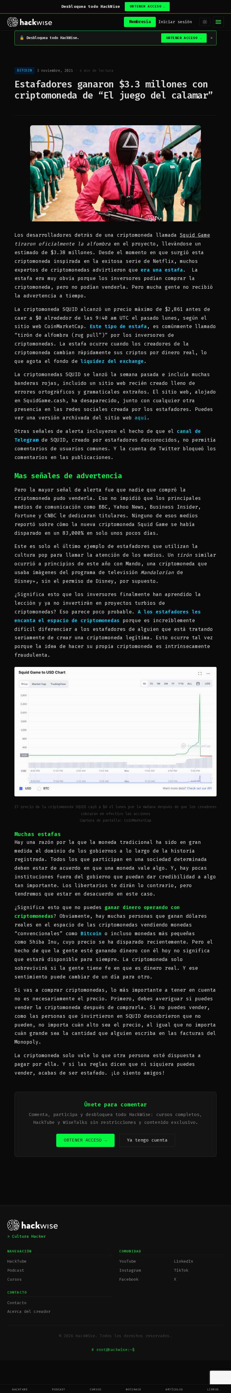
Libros (213, 1389)
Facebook (128, 1279)
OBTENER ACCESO (147, 6)
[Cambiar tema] (205, 22)
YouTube (127, 1261)
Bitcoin (91, 933)
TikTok (181, 1270)
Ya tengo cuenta (147, 1140)
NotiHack (133, 1389)
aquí (141, 418)
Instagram (130, 1270)
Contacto (16, 1302)
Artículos (174, 1389)
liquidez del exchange (112, 361)
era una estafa (162, 270)
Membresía (140, 21)
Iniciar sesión (175, 21)
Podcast (59, 1389)
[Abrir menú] (218, 22)
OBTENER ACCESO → (85, 1140)
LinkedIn (183, 1261)
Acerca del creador (29, 1311)
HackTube (20, 1389)
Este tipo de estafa (118, 326)
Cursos (95, 1389)
